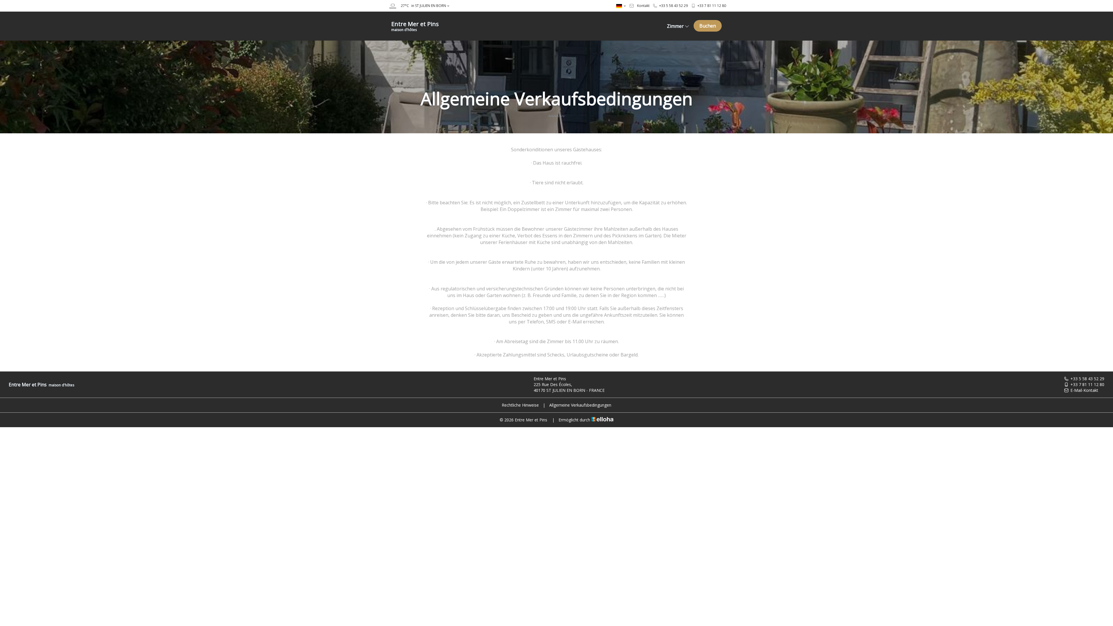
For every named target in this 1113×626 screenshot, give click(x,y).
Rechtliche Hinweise (520, 405)
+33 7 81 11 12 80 (1087, 384)
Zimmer (675, 26)
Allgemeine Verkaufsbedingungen (580, 405)
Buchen (707, 26)
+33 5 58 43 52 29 (1087, 378)
